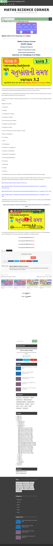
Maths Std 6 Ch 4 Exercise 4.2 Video (25, 434)
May (19, 457)
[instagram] (9, 4)
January (20, 462)
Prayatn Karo (30, 401)
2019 (18, 463)
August (20, 426)
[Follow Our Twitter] (26, 360)
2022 (18, 417)
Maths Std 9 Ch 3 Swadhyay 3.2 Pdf (45, 288)
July (19, 454)
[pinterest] (14, 4)
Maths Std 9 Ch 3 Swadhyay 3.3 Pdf (32, 288)
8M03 (5, 38)
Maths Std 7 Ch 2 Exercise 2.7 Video (25, 450)
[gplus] (7, 4)
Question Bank (20, 404)
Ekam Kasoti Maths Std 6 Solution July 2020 (27, 445)
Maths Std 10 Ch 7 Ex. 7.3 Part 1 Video (25, 453)
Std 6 (17, 406)
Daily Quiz (18, 397)
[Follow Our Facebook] (19, 360)
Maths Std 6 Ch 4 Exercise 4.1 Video (25, 438)
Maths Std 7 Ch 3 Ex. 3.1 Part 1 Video (25, 441)
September (20, 425)
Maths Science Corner (26, 10)
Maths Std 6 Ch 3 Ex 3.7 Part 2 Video (25, 446)
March (19, 459)
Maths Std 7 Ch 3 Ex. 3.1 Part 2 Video (25, 437)
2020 (18, 420)
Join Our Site (27, 356)
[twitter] (4, 4)
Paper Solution (27, 399)
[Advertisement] (26, 329)
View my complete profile (21, 473)
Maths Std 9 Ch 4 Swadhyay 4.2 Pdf (16, 1)
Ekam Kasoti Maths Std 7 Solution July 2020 (27, 443)
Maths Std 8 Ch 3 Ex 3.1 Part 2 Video (25, 449)
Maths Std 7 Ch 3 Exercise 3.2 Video (25, 433)
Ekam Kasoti (26, 397)
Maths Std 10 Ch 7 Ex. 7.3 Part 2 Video (25, 447)
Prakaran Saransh (21, 401)
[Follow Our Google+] (33, 360)
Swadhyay (13, 38)
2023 (18, 416)
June (19, 455)
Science (27, 404)
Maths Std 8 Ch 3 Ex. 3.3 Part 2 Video (25, 430)
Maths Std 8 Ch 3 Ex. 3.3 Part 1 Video (25, 435)
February (20, 460)
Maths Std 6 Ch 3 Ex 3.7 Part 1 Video (25, 451)
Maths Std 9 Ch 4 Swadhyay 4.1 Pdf (19, 288)
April (19, 458)
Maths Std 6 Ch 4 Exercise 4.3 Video (25, 429)
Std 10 (32, 404)
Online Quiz (19, 399)
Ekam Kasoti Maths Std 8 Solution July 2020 (27, 442)
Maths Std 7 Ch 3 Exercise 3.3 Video (25, 432)
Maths (7, 38)
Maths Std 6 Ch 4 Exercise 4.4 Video (25, 428)
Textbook (25, 408)
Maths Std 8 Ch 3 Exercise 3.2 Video (25, 439)
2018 (18, 464)
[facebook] (2, 4)
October (20, 424)
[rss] (11, 4)
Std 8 (10, 38)
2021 (18, 418)
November (20, 422)
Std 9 (30, 406)
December (20, 421)
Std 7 (22, 406)
